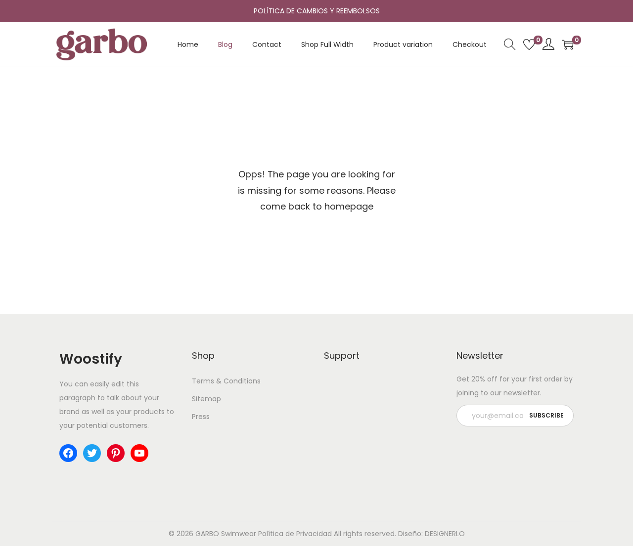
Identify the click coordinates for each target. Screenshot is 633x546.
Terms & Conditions (226, 381)
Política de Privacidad (295, 534)
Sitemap (206, 399)
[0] (529, 44)
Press (201, 416)
